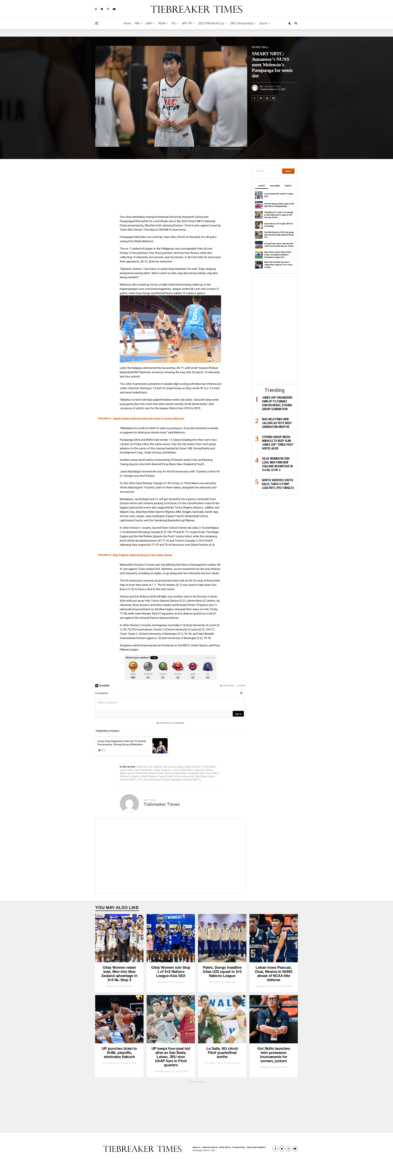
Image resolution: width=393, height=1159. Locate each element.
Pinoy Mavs (212, 773)
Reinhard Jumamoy (130, 776)
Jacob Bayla (126, 770)
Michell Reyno (156, 773)
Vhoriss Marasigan (171, 779)
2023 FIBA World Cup (211, 23)
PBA (137, 23)
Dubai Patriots (192, 767)
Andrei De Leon (144, 767)
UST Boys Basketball (149, 779)
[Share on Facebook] (254, 98)
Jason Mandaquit (143, 770)
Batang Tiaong (161, 767)
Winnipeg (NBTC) (192, 779)
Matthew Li (112, 986)
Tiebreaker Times (272, 86)
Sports (263, 23)
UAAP (149, 23)
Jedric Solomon (162, 770)
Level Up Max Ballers (182, 770)
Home (127, 23)
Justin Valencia (110, 1063)
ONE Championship (241, 23)
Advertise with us (210, 1147)
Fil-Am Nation (208, 767)
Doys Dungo (177, 767)
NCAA (161, 23)
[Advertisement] (170, 187)
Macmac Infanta (204, 770)
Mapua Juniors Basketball (133, 773)
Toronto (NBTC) (128, 779)
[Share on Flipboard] (267, 98)
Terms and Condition (255, 1147)
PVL (173, 23)
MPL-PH (187, 23)
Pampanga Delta (196, 773)
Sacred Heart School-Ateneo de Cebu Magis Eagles (187, 776)
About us (197, 1147)
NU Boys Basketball (175, 773)
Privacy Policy (239, 1147)
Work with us (225, 1147)
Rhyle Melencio (149, 776)
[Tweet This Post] (261, 98)
